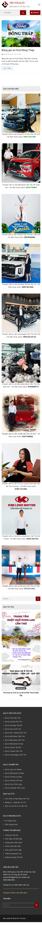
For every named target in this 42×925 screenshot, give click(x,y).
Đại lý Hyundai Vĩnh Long (15, 788)
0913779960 (31, 188)
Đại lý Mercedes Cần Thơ (14, 741)
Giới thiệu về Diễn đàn (13, 839)
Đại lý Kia (8, 733)
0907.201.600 (27, 287)
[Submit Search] (23, 13)
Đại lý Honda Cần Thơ (13, 722)
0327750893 (27, 437)
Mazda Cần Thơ (20, 733)
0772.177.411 (29, 589)
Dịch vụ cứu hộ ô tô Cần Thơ (16, 807)
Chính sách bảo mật (12, 847)
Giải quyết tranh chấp (13, 850)
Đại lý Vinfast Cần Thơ (13, 752)
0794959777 (33, 387)
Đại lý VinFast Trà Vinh (13, 781)
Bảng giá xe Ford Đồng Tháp (18, 50)
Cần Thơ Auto (21, 3)
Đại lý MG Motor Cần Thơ (15, 737)
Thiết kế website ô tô (13, 854)
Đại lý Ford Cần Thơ (12, 718)
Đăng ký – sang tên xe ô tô (15, 803)
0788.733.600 (21, 489)
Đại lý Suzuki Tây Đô (13, 748)
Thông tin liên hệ (11, 836)
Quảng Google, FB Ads (13, 858)
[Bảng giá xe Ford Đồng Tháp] (21, 34)
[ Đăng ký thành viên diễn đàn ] (15, 893)
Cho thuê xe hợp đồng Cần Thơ (17, 799)
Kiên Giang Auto (11, 825)
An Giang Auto (10, 821)
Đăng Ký (36, 13)
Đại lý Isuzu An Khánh (13, 770)
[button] (21, 637)
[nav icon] (39, 5)
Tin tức (18, 55)
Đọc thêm (7, 69)
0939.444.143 (32, 539)
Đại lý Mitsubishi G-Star (14, 744)
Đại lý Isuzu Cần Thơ (13, 730)
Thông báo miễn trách (13, 843)
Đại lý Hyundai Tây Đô (13, 726)
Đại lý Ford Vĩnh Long (13, 785)
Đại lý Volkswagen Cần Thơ (15, 755)
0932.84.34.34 (29, 337)
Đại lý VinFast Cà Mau (13, 777)
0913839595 (29, 238)
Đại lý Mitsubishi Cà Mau (14, 774)
